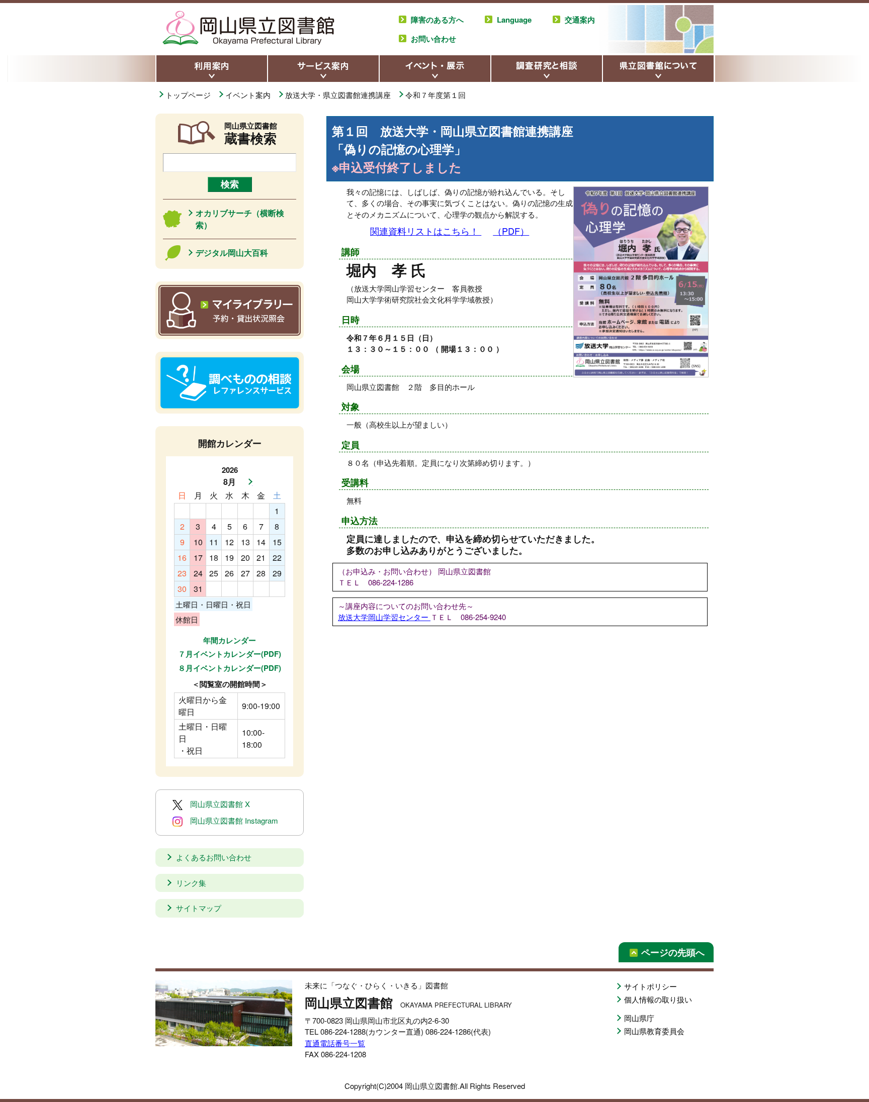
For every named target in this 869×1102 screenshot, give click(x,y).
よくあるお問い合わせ (213, 857)
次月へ (247, 482)
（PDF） (511, 230)
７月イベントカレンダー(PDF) (229, 653)
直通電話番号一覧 (335, 1043)
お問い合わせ (433, 38)
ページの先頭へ (673, 952)
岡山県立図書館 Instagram (234, 820)
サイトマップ (198, 908)
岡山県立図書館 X (220, 803)
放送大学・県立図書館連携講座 (339, 94)
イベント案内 (249, 94)
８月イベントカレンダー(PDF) (229, 667)
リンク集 (191, 882)
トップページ (189, 94)
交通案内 (580, 19)
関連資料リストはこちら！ (425, 230)
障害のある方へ (437, 19)
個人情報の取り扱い (658, 999)
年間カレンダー (229, 640)
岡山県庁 (639, 1018)
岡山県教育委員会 (654, 1031)
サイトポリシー (650, 986)
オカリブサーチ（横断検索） (240, 219)
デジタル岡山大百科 (232, 252)
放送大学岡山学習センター (384, 617)
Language (514, 19)
